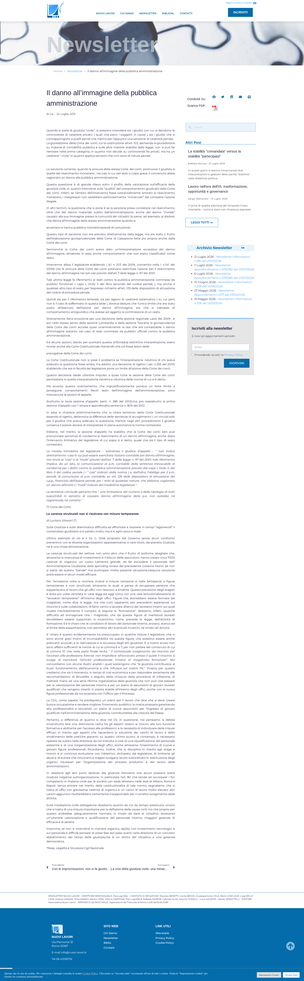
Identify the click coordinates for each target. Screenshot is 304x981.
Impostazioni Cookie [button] (269, 975)
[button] (214, 97)
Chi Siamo (127, 13)
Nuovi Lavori (105, 13)
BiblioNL (168, 13)
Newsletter (147, 13)
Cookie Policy (90, 973)
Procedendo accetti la (219, 354)
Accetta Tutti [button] (291, 975)
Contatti (186, 13)
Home (57, 71)
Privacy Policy (233, 354)
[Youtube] (255, 3)
